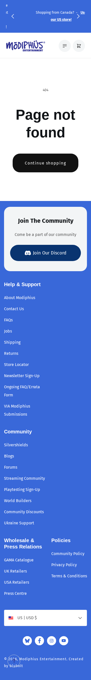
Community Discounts (24, 511)
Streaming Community (24, 478)
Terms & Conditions (69, 576)
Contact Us (14, 308)
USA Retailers (16, 582)
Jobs (8, 331)
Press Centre (15, 593)
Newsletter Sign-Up (22, 375)
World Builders (17, 500)
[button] (12, 16)
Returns (11, 353)
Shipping (12, 342)
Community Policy (67, 553)
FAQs (8, 320)
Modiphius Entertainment (42, 659)
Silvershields (16, 445)
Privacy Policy (64, 564)
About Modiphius (19, 297)
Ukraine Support (19, 523)
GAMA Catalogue (19, 560)
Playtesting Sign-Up (22, 489)
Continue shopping (45, 163)
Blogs (9, 456)
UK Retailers (15, 571)
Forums (10, 467)
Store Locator (16, 364)
